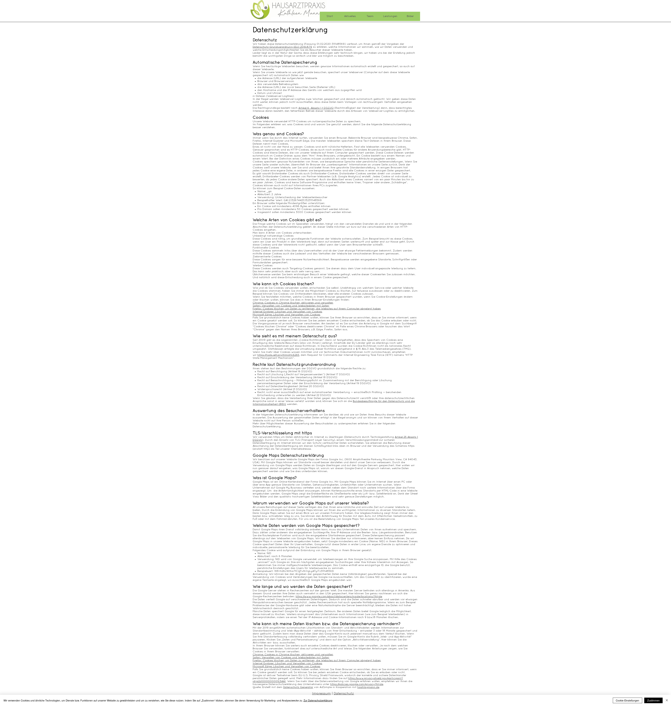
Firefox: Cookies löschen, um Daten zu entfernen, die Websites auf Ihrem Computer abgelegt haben (317, 309)
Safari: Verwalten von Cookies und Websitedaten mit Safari (291, 306)
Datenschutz (344, 693)
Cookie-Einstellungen (627, 700)
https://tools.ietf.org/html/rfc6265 (278, 355)
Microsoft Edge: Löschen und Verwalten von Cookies (286, 314)
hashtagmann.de (368, 687)
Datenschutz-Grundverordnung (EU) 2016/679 (282, 47)
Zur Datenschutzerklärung (318, 700)
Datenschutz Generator (298, 687)
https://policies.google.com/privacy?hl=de (356, 684)
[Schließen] (667, 700)
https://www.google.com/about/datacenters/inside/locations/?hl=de (339, 596)
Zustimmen (653, 700)
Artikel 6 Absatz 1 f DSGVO (316, 108)
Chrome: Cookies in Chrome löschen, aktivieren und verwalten (293, 303)
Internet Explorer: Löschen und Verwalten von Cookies (287, 312)
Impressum (321, 693)
